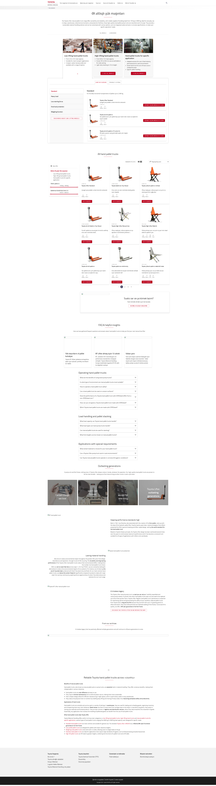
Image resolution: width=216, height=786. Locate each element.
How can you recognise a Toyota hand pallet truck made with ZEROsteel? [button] (103, 403)
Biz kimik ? (51, 757)
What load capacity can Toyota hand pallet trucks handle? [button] (98, 421)
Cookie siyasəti (118, 780)
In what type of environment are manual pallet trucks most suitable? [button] (101, 382)
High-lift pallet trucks (72, 734)
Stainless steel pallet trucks (74, 732)
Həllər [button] (119, 3)
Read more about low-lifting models (66, 118)
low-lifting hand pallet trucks (111, 718)
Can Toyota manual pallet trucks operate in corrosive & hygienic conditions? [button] (104, 458)
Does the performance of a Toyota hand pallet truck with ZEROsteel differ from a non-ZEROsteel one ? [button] (105, 397)
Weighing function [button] (57, 112)
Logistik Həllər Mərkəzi (55, 764)
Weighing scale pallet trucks (74, 730)
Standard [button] (54, 91)
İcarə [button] (97, 3)
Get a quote (87, 201)
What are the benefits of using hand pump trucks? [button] (96, 378)
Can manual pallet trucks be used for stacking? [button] (94, 430)
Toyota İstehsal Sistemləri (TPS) (88, 757)
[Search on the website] (166, 3)
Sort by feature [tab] (101, 82)
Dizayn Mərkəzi (53, 762)
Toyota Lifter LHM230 (123, 723)
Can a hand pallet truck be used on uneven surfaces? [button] (96, 391)
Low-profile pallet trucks (73, 728)
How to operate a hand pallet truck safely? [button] (93, 387)
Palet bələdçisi (114, 757)
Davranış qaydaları (84, 762)
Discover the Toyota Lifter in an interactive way (128, 610)
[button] (138, 162)
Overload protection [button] (57, 107)
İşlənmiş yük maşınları (86, 3)
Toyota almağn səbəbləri (55, 759)
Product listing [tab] (114, 82)
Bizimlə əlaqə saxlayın (138, 306)
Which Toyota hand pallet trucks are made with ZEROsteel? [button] (99, 407)
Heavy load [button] (54, 96)
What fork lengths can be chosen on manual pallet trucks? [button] (98, 435)
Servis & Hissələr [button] (108, 3)
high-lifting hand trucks (127, 718)
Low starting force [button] (57, 101)
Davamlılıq (81, 759)
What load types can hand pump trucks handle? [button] (95, 426)
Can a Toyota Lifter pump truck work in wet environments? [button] (98, 453)
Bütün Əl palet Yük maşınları (59, 171)
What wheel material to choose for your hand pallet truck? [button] (98, 449)
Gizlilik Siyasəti (109, 780)
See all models (109, 73)
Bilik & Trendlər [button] (129, 3)
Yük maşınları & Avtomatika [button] (68, 3)
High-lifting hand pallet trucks (62, 176)
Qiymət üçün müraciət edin (154, 105)
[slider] (50, 187)
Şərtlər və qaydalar (98, 780)
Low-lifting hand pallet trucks (61, 174)
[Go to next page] (131, 286)
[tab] (108, 377)
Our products (52, 8)
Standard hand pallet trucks (74, 723)
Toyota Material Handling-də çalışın (59, 767)
